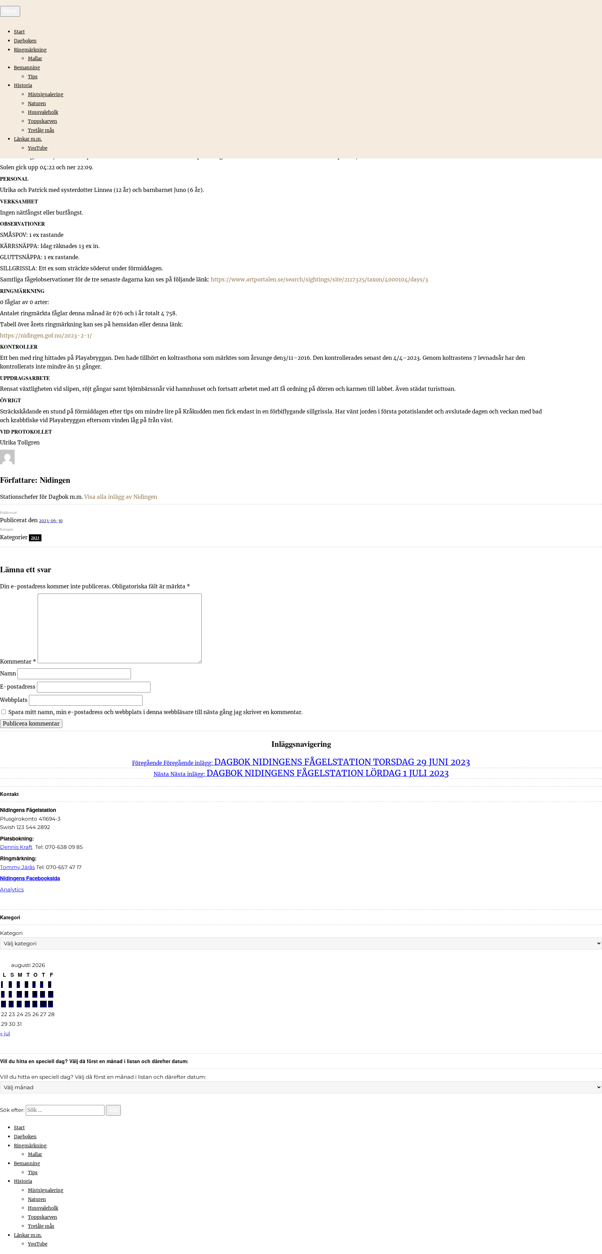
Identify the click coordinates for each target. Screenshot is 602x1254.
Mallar (35, 59)
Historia (23, 85)
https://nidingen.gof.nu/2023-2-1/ (46, 335)
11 (26, 994)
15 (3, 1004)
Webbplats (14, 700)
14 (50, 994)
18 (27, 1004)
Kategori (11, 933)
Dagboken (25, 41)
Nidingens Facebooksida (30, 878)
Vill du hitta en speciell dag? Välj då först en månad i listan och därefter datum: (103, 1077)
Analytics (12, 889)
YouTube (37, 148)
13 (42, 994)
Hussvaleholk (43, 112)
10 (19, 994)
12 (34, 994)
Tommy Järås (17, 867)
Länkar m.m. (28, 139)
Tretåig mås (41, 130)
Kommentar (18, 661)
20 (43, 1004)
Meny (10, 11)
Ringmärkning (30, 50)
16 (11, 1004)
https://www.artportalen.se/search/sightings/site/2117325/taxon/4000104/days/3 (319, 279)
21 (50, 1004)
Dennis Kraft (16, 847)
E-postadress (18, 686)
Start (19, 32)
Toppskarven (42, 121)
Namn (8, 673)
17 (19, 1004)
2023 (35, 538)
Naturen (37, 104)
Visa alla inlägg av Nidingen (120, 497)
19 (34, 1004)
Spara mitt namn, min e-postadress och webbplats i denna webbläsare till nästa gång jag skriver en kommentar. (155, 712)
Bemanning (27, 68)
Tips (33, 77)
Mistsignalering (45, 95)
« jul (5, 1033)
